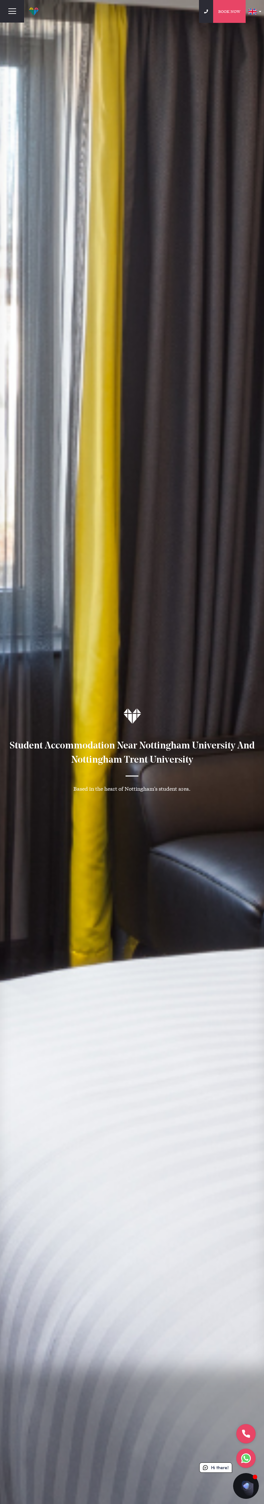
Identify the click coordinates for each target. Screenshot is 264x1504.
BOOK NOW (229, 11)
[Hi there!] (246, 1486)
